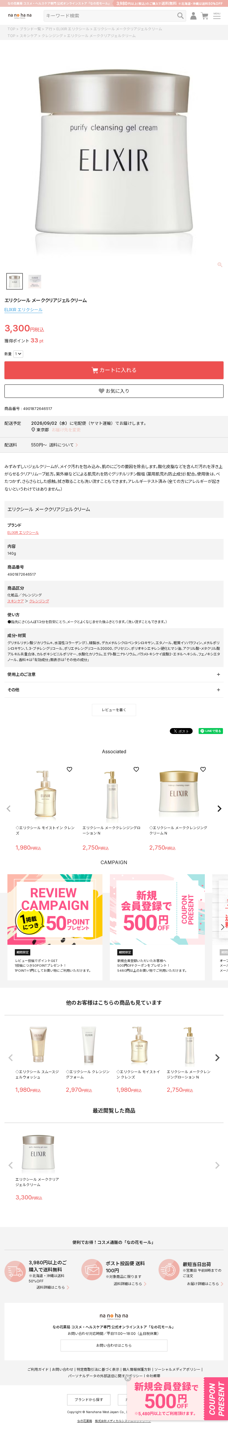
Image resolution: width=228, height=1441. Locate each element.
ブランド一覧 (30, 29)
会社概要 (153, 1376)
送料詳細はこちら (51, 1287)
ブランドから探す (89, 1399)
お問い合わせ (62, 1369)
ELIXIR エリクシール (72, 29)
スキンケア (28, 35)
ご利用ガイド (38, 1369)
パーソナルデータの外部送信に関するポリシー (105, 1376)
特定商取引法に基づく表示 (98, 1369)
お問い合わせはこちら (114, 1345)
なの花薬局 (84, 1421)
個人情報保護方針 (137, 1369)
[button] (8, 808)
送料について (61, 444)
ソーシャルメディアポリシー (177, 1369)
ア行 (48, 29)
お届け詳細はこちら (203, 1284)
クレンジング (52, 35)
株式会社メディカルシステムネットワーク (123, 1421)
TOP (11, 29)
